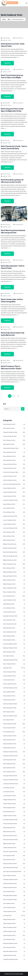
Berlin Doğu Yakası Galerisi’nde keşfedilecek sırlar (12, 334)
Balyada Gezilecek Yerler (9, 548)
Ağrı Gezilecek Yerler (8, 444)
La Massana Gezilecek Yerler (10, 783)
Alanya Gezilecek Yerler (9, 456)
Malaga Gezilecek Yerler (9, 799)
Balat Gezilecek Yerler (9, 536)
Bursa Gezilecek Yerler (9, 596)
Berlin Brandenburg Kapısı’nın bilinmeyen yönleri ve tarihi (12, 181)
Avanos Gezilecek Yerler (9, 520)
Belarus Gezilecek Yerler (9, 564)
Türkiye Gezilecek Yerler (9, 911)
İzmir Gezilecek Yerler (9, 731)
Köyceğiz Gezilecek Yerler (10, 775)
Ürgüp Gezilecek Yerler (9, 919)
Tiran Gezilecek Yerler (9, 903)
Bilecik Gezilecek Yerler (9, 580)
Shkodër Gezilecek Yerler (10, 887)
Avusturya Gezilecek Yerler (10, 528)
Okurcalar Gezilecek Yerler (10, 851)
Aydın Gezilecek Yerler (9, 532)
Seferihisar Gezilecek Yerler (10, 879)
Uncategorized (7, 915)
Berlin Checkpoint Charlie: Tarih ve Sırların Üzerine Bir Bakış (14, 147)
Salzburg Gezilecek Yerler (10, 863)
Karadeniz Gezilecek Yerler (10, 751)
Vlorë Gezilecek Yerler (9, 939)
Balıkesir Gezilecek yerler (10, 544)
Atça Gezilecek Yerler (9, 508)
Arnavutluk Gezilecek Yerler (10, 500)
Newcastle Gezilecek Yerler (10, 839)
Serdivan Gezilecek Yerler (10, 883)
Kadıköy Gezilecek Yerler (9, 735)
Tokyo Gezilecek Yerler (9, 907)
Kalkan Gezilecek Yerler (9, 739)
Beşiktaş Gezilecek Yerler (10, 572)
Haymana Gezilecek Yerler (10, 704)
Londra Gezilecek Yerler (9, 795)
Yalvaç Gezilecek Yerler (9, 947)
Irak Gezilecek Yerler (8, 719)
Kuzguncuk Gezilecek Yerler (10, 779)
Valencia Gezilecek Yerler (10, 927)
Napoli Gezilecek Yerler (9, 831)
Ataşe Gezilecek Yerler (9, 504)
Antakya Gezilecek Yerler (9, 492)
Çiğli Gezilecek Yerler (8, 604)
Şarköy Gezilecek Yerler (9, 875)
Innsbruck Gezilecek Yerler (10, 715)
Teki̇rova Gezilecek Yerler (10, 899)
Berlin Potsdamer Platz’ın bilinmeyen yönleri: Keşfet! (11, 367)
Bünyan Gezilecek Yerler (9, 592)
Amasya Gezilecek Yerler (9, 468)
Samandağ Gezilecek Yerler (10, 867)
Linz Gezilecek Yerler (8, 791)
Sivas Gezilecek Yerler (9, 891)
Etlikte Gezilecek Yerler (9, 652)
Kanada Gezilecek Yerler (9, 743)
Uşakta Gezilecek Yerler (9, 923)
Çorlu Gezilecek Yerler (9, 608)
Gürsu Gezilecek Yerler (9, 692)
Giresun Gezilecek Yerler (9, 672)
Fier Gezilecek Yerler (8, 656)
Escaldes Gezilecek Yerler (10, 644)
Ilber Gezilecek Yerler (8, 712)
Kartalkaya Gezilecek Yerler (10, 755)
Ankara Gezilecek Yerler (9, 488)
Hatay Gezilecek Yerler (9, 696)
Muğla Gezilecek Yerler (9, 827)
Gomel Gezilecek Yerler (9, 676)
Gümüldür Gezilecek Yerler (10, 688)
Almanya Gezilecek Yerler (10, 464)
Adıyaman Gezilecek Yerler (10, 432)
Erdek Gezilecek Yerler (9, 640)
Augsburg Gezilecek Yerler (10, 516)
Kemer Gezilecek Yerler (9, 763)
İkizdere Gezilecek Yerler (9, 708)
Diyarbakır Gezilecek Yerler (10, 616)
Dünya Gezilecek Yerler (9, 620)
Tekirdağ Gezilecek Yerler (10, 895)
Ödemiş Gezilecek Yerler (9, 847)
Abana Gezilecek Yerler (9, 424)
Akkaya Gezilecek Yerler (9, 452)
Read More (7, 63)
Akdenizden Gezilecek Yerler (11, 448)
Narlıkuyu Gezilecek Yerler (10, 835)
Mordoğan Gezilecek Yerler (10, 819)
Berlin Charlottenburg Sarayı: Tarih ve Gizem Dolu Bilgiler (12, 76)
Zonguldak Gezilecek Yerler (10, 959)
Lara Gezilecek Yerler (8, 787)
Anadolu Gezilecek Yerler (10, 476)
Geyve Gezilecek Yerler (9, 664)
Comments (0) (19, 38)
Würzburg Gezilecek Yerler (10, 943)
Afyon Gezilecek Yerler (9, 440)
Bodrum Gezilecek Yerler (9, 588)
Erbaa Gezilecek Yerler (9, 636)
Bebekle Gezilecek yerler (10, 560)
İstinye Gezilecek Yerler (9, 727)
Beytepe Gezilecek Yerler (10, 576)
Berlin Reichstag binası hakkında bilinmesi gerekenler (13, 231)
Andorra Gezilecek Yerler (9, 480)
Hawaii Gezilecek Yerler (9, 700)
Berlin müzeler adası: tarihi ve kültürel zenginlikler (12, 300)
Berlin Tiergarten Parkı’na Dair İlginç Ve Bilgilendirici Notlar (12, 110)
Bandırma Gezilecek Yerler (10, 552)
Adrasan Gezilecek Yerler (9, 436)
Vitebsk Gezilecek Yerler (9, 931)
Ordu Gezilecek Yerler (9, 855)
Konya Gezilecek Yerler (9, 771)
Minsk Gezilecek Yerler (9, 811)
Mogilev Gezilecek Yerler (9, 815)
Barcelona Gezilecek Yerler (10, 556)
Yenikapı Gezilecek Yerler (9, 955)
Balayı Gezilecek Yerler (9, 540)
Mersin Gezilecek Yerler (9, 807)
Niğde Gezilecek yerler (9, 843)
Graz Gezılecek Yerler (9, 680)
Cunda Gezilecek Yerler (9, 612)
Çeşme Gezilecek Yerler (9, 600)
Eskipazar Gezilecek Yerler (10, 648)
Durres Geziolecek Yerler (9, 624)
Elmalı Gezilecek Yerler (9, 628)
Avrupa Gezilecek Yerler (9, 524)
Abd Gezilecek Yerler (8, 428)
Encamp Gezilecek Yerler (9, 632)
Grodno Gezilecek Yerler (9, 684)
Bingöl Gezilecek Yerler (9, 584)
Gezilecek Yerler (7, 668)
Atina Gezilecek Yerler (9, 512)
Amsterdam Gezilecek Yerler (10, 472)
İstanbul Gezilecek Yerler (9, 723)
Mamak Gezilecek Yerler (9, 803)
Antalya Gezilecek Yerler (9, 496)
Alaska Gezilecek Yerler (9, 460)
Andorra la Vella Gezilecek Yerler (11, 484)
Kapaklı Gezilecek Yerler (9, 747)
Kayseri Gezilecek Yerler (9, 759)
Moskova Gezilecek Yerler (10, 823)
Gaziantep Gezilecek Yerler (10, 660)
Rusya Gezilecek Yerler (9, 859)
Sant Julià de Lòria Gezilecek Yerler (12, 871)
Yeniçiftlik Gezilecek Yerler (10, 951)
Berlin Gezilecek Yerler (9, 568)
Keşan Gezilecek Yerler (9, 767)
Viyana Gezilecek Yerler (9, 935)
